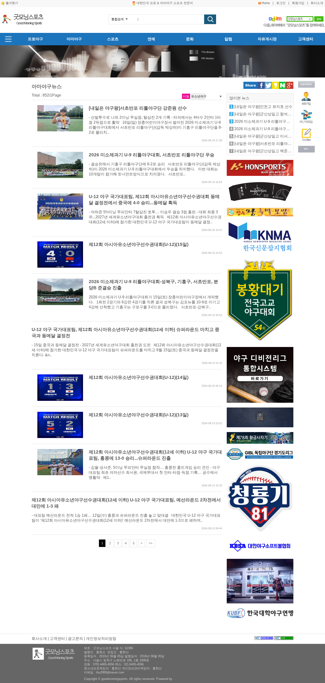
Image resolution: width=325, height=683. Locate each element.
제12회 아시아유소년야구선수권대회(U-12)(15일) (138, 244)
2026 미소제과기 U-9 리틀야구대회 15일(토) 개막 (276, 121)
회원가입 (298, 3)
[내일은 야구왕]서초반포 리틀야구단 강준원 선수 (138, 108)
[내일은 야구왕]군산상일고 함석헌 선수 (267, 114)
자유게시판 (267, 39)
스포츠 (112, 39)
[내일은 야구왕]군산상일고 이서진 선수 (267, 136)
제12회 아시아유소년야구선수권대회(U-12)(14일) (138, 377)
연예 (151, 39)
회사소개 (317, 3)
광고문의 (75, 639)
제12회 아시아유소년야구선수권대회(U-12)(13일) (138, 414)
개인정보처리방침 (101, 639)
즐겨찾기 (12, 3)
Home (266, 3)
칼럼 (228, 39)
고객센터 (305, 39)
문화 (190, 39)
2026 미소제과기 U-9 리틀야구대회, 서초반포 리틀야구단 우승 (151, 154)
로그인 (281, 3)
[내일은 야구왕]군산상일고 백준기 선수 (267, 151)
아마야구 (74, 39)
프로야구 (35, 39)
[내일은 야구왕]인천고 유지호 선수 (263, 107)
